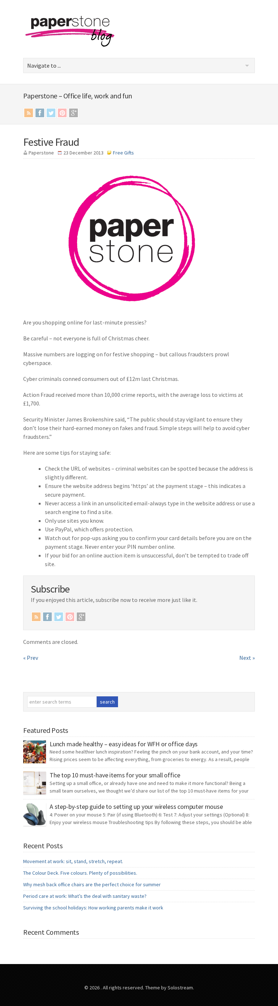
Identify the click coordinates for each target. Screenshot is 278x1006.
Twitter (51, 113)
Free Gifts (123, 152)
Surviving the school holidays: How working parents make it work (93, 907)
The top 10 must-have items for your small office (115, 775)
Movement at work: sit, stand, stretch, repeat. (73, 861)
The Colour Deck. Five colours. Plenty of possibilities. (80, 873)
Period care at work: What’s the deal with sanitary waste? (85, 896)
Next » (247, 657)
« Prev (30, 657)
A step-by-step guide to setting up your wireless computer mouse (136, 806)
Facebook (39, 113)
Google (73, 113)
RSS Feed (28, 113)
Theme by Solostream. (169, 987)
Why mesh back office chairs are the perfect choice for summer (92, 884)
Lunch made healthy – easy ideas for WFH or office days (124, 744)
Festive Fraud (51, 142)
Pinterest (62, 113)
